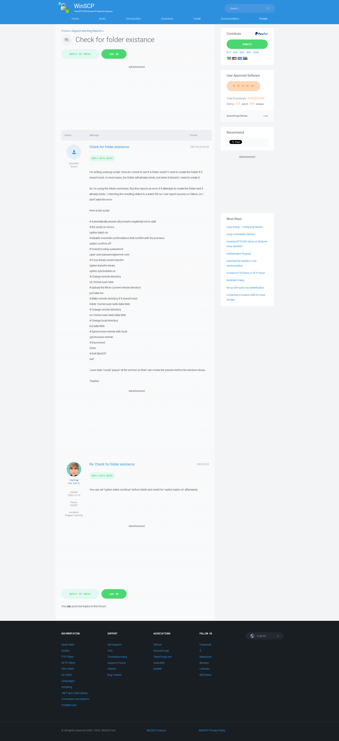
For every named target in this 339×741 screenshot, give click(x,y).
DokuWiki (159, 663)
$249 (256, 52)
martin (73, 480)
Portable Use (69, 705)
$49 (242, 52)
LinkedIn (205, 668)
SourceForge (161, 650)
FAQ (110, 650)
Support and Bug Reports (87, 31)
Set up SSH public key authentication (245, 287)
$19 (229, 52)
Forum (263, 18)
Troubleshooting (117, 657)
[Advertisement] (136, 96)
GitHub (157, 644)
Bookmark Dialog (235, 280)
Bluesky (204, 663)
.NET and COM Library (74, 693)
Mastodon (206, 657)
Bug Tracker (115, 675)
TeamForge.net (162, 657)
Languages (68, 681)
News (102, 18)
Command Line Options (75, 699)
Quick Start (67, 644)
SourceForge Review (237, 115)
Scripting (66, 687)
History (112, 668)
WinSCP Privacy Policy (212, 730)
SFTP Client (68, 663)
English (261, 635)
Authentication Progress (239, 253)
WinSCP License (156, 730)
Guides (65, 650)
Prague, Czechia (74, 515)
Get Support (115, 644)
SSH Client (67, 668)
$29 (235, 52)
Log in (114, 54)
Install (196, 18)
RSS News (205, 675)
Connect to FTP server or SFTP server (246, 272)
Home (75, 18)
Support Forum (117, 663)
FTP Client (67, 657)
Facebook (205, 644)
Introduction (133, 18)
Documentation (230, 18)
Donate (247, 44)
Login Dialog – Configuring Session (245, 226)
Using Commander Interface (241, 234)
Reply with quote (102, 158)
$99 (249, 52)
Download (167, 18)
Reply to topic (80, 54)
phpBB (157, 668)
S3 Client (66, 675)
